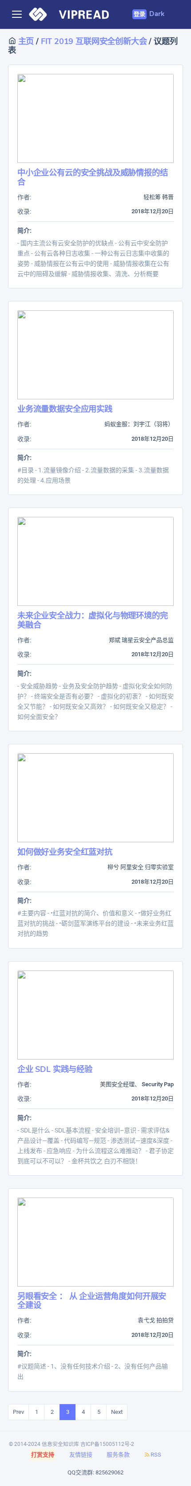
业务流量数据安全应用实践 (64, 408)
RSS (156, 1454)
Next (117, 1412)
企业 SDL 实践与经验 (54, 1069)
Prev (18, 1412)
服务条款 (118, 1454)
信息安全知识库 (60, 1444)
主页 (25, 41)
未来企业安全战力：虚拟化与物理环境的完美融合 (92, 620)
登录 (140, 14)
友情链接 (80, 1454)
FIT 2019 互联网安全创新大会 (95, 41)
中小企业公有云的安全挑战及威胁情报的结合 (92, 177)
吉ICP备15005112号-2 (107, 1444)
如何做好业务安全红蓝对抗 (64, 851)
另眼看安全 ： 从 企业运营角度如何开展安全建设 (91, 1301)
